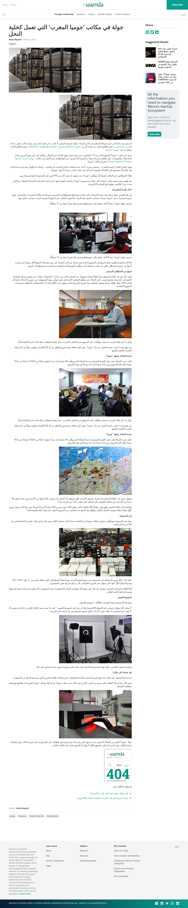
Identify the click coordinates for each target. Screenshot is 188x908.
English (12, 43)
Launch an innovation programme (124, 870)
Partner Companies (55, 860)
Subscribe (177, 4)
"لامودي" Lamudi (57, 146)
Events (91, 14)
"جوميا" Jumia (112, 149)
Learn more (25, 893)
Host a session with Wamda (126, 855)
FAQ (48, 855)
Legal (48, 865)
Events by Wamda (88, 860)
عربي (183, 14)
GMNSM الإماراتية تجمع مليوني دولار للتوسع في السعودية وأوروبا (168, 64)
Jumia (12, 816)
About (5, 4)
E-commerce (52, 816)
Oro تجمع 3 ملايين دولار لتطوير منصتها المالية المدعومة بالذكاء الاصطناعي (167, 52)
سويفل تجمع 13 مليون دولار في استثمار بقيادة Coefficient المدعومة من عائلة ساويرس (167, 78)
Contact (13, 4)
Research (81, 14)
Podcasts (84, 850)
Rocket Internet (37, 816)
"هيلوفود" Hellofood (37, 146)
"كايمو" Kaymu (74, 146)
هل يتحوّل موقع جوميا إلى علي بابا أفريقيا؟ (109, 793)
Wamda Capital (105, 14)
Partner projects (122, 14)
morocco (22, 816)
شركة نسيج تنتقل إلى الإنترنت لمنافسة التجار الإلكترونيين (102, 797)
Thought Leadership (63, 14)
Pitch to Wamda (121, 876)
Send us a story (121, 850)
